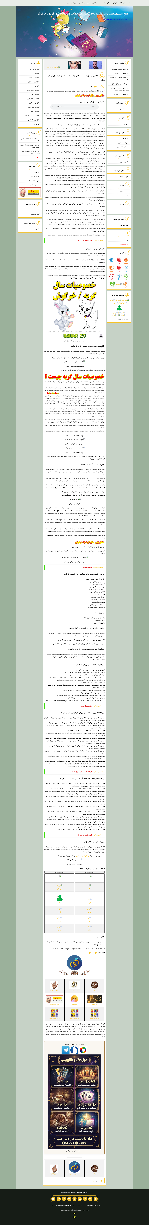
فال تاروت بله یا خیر (33, 119)
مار (59, 902)
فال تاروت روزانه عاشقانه (32, 115)
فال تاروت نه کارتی (34, 102)
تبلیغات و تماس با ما (71, 2)
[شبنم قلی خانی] (53, 67)
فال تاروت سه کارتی (33, 86)
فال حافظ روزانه (35, 176)
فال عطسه (36, 209)
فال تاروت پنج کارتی (33, 94)
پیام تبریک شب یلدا (33, 184)
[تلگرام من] (90, 1199)
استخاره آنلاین (96, 2)
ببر (59, 879)
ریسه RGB (125, 239)
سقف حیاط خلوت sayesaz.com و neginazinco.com (31, 152)
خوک (89, 902)
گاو (89, 888)
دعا (127, 195)
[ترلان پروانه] (74, 65)
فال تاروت (114, 2)
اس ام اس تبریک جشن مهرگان (120, 83)
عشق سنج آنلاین (123, 225)
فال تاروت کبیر (35, 73)
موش (59, 921)
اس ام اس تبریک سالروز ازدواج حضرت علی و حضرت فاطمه (120, 89)
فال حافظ (122, 2)
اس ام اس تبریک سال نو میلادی (119, 69)
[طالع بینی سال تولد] (119, 308)
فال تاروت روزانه (34, 69)
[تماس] (74, 1199)
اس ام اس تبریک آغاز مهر (121, 73)
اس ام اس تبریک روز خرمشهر (120, 94)
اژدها (59, 911)
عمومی (93, 1181)
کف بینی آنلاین (124, 161)
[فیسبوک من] (85, 1199)
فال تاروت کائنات (34, 77)
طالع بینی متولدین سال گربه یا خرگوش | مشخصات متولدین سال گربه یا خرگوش (82, 13)
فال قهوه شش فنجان (122, 147)
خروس (59, 930)
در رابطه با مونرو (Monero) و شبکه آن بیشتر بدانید (30, 146)
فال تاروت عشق (34, 111)
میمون (89, 911)
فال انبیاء (125, 123)
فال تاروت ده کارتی (33, 107)
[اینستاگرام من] (80, 1199)
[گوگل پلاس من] (64, 1199)
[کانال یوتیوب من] (59, 1199)
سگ (89, 930)
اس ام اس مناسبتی (84, 2)
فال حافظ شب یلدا (34, 180)
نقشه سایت (64, 1210)
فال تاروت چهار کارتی (33, 90)
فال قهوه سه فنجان (123, 142)
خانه (129, 2)
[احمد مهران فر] (95, 65)
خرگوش (59, 888)
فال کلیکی (125, 210)
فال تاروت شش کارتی (33, 98)
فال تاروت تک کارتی (33, 81)
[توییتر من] (69, 1199)
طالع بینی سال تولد (123, 319)
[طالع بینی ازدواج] (74, 963)
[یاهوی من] (96, 1199)
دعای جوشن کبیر (123, 191)
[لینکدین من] (53, 1199)
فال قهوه (125, 138)
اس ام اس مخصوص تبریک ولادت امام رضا (119, 78)
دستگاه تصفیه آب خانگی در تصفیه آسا (30, 139)
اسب (89, 879)
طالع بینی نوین (35, 214)
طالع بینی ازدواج (123, 176)
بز (89, 921)
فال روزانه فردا (35, 228)
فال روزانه (106, 2)
